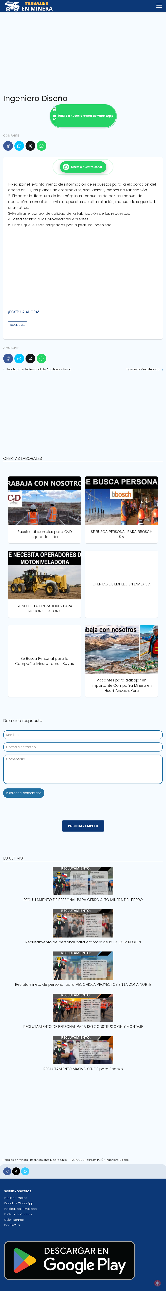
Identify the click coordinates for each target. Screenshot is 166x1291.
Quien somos (14, 1220)
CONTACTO (12, 1225)
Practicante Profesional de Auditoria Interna (38, 369)
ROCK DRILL (17, 325)
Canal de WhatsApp (18, 1203)
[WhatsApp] (41, 146)
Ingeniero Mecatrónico (143, 369)
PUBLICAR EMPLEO (83, 826)
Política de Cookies (18, 1214)
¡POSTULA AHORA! (23, 311)
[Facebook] (8, 146)
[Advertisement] (83, 51)
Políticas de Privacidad (20, 1209)
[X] (30, 146)
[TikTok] (16, 1171)
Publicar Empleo (15, 1198)
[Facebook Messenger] (19, 146)
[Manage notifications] (157, 1283)
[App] (25, 1171)
